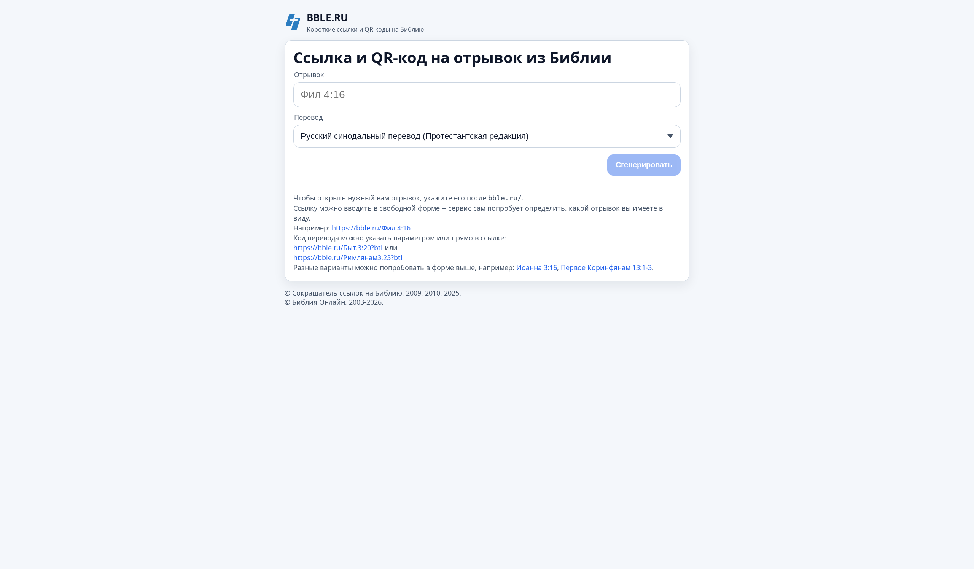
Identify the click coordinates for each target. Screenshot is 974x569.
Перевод (308, 117)
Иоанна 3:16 (536, 267)
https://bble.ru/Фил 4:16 (371, 227)
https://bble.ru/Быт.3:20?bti (338, 247)
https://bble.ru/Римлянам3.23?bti (348, 257)
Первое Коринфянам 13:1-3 (606, 267)
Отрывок (309, 74)
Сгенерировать (644, 165)
